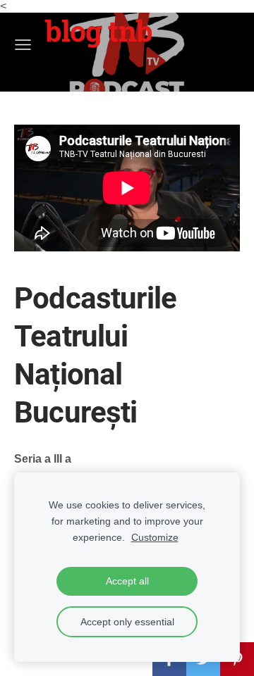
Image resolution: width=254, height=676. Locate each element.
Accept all (127, 581)
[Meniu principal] (23, 44)
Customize (155, 537)
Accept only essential (127, 621)
